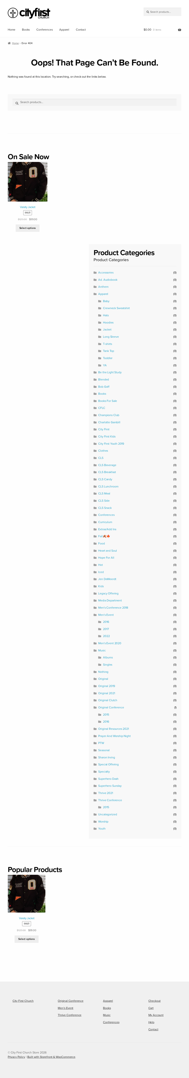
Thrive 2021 (105, 793)
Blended (103, 379)
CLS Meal (104, 493)
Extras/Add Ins (107, 529)
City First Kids (107, 436)
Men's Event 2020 (109, 643)
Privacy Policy (16, 1057)
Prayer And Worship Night (114, 736)
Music (102, 650)
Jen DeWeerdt (107, 579)
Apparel (64, 30)
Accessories (105, 272)
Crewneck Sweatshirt (116, 308)
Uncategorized (107, 814)
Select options (27, 228)
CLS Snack (105, 508)
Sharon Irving (106, 757)
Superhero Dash (108, 779)
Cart (151, 1008)
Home (11, 30)
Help (151, 1022)
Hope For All (106, 558)
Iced (101, 572)
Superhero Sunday (109, 786)
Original (103, 679)
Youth (101, 828)
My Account (156, 1015)
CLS (100, 458)
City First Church (23, 1001)
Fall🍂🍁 (104, 536)
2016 (106, 622)
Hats (106, 315)
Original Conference (111, 707)
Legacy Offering (108, 593)
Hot (100, 565)
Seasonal (104, 750)
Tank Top (108, 351)
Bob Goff (103, 387)
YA (105, 365)
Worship (103, 821)
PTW (101, 743)
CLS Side (104, 501)
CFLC (101, 408)
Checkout (154, 1001)
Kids (101, 586)
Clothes (103, 451)
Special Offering (108, 764)
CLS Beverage (107, 465)
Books (26, 30)
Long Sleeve (111, 337)
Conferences (44, 30)
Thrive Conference (110, 800)
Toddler (107, 358)
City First (103, 429)
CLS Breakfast (107, 472)
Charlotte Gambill (109, 422)
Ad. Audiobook (107, 280)
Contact (81, 30)
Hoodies (108, 322)
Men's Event (106, 615)
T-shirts (107, 344)
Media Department (110, 600)
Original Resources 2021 (113, 729)
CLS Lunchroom (108, 486)
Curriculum (105, 522)
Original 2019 (106, 686)
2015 (106, 715)
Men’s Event (65, 1008)
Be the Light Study (109, 372)
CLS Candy (105, 479)
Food (101, 543)
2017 (106, 629)
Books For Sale (107, 401)
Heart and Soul (107, 551)
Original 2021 (106, 693)
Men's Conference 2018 (113, 608)
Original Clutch (107, 700)
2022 (106, 636)
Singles (107, 665)
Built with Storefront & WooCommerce (51, 1057)
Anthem (103, 287)
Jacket (107, 329)
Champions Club (108, 415)
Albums (108, 657)
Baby (106, 301)
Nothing (103, 672)
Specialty (104, 772)
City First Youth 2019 (111, 444)
